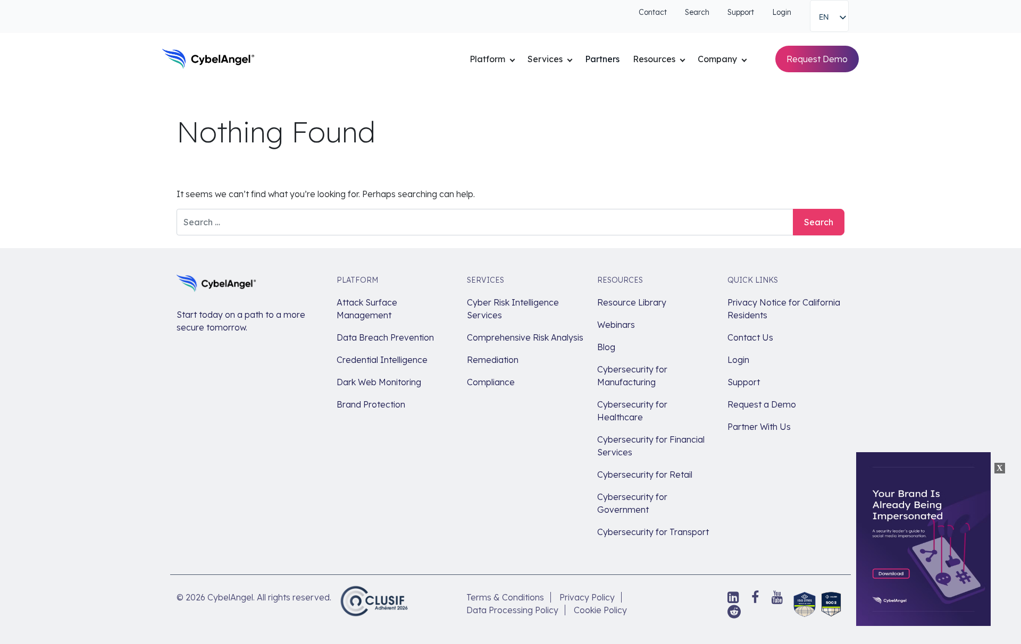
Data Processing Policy (512, 610)
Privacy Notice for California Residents (783, 308)
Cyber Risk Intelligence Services (513, 308)
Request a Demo (761, 404)
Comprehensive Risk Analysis (525, 337)
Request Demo (817, 59)
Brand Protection (371, 404)
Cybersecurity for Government (632, 503)
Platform (487, 59)
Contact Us (750, 337)
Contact (653, 12)
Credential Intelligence (382, 359)
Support (740, 12)
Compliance (491, 382)
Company (717, 59)
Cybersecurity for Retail (644, 474)
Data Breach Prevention (385, 337)
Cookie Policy (600, 610)
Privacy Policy (587, 597)
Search (697, 12)
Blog (606, 347)
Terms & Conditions (505, 597)
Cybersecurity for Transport (653, 532)
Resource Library (631, 302)
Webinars (616, 324)
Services (545, 59)
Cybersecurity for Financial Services (651, 445)
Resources (654, 59)
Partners (602, 59)
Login (781, 12)
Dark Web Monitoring (379, 382)
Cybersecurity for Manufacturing (632, 375)
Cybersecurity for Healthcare (632, 410)
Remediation (492, 359)
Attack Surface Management (367, 308)
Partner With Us (759, 426)
